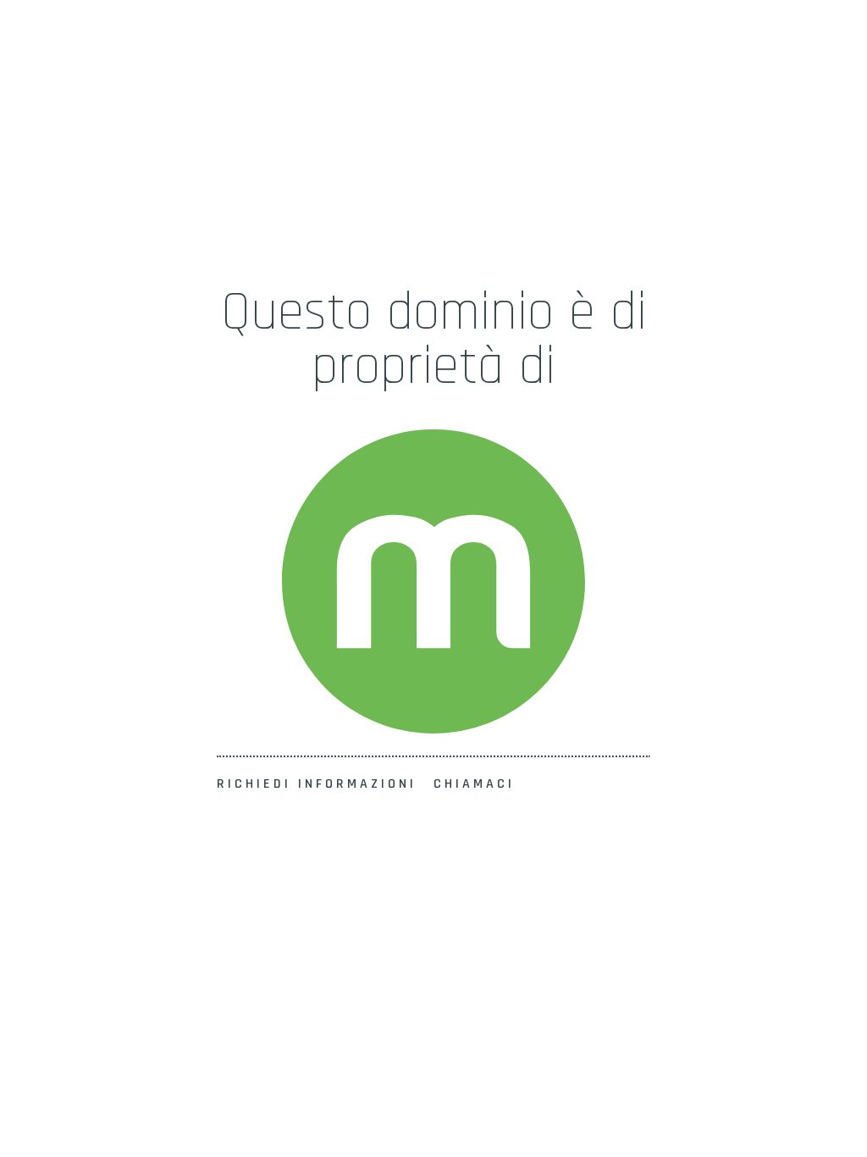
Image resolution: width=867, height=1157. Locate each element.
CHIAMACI (474, 784)
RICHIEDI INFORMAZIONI (317, 784)
